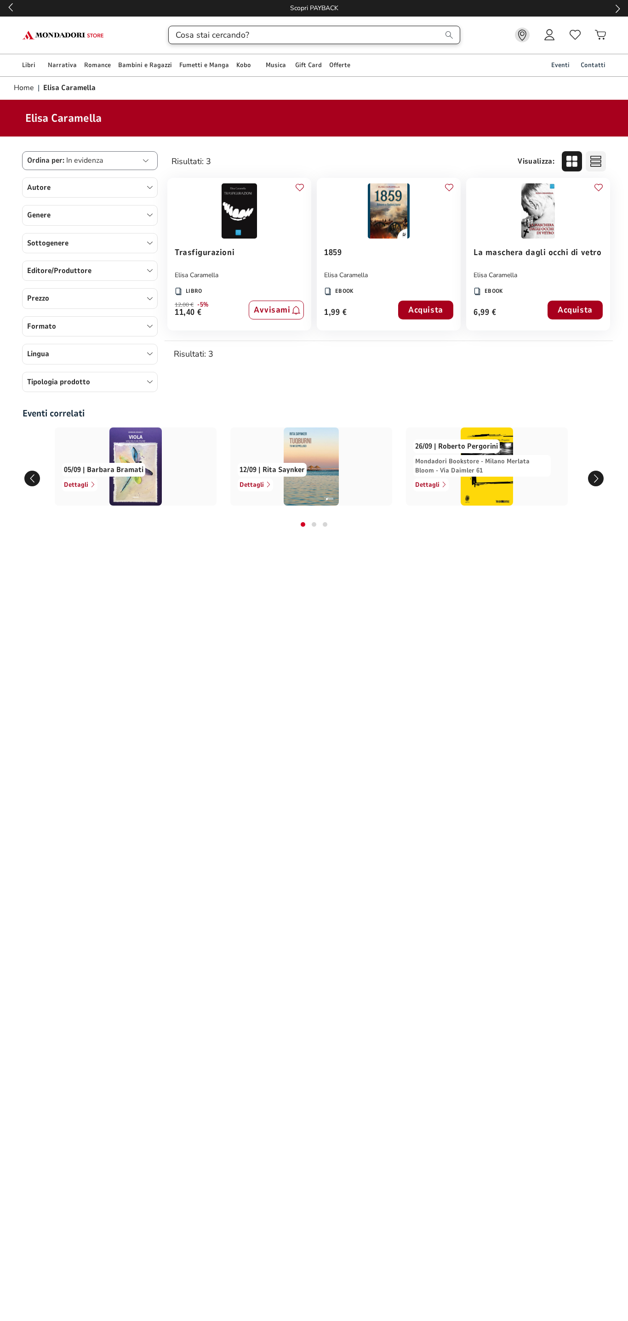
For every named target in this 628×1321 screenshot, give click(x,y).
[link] (522, 35)
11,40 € (188, 313)
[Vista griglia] (572, 161)
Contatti (593, 65)
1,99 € (335, 313)
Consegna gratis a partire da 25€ (386, 8)
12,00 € (184, 304)
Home (25, 88)
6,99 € (485, 313)
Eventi (560, 65)
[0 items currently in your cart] (600, 34)
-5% (203, 305)
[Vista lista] (596, 161)
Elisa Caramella (196, 275)
